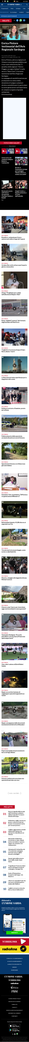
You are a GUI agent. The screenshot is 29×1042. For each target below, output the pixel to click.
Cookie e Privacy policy (14, 998)
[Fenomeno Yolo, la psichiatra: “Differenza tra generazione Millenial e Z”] (14, 481)
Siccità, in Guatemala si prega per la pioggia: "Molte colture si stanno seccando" (21, 171)
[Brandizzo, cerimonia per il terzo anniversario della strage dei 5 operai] (14, 224)
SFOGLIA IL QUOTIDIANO (8, 16)
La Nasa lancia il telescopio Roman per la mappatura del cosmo (14, 378)
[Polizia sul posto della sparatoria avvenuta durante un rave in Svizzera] (14, 423)
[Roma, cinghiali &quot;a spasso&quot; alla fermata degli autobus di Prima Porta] (14, 307)
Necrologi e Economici (15, 1001)
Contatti (14, 1007)
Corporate (14, 1016)
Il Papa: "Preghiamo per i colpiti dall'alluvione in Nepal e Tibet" (11, 293)
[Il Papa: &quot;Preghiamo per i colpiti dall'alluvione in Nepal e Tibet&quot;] (14, 280)
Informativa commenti (14, 1013)
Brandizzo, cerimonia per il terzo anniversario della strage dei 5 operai (13, 238)
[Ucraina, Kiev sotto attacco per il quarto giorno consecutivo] (14, 252)
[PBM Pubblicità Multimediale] (14, 991)
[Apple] (14, 1026)
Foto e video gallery (12, 143)
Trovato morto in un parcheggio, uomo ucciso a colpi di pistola (14, 551)
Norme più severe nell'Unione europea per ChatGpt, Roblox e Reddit (7, 194)
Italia (24, 8)
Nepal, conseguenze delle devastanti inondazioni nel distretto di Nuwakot (13, 723)
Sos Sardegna (13, 12)
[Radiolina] (14, 949)
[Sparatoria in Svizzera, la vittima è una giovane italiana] (14, 451)
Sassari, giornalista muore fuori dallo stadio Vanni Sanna (16, 860)
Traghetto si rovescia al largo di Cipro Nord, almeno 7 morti (13, 350)
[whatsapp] (7, 1)
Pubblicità (14, 1004)
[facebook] (5, 1)
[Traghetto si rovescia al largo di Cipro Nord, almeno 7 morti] (14, 337)
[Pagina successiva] (8, 793)
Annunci (14, 967)
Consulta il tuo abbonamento (14, 958)
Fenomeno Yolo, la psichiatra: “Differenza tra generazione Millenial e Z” (14, 495)
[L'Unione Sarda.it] (14, 4)
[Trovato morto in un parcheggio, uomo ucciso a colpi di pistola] (14, 537)
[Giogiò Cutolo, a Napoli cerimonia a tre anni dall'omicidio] (21, 184)
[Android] (14, 1030)
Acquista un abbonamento (14, 961)
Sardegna (18, 8)
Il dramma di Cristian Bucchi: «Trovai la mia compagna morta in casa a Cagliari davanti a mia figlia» (16, 852)
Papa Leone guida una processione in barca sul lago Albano (13, 751)
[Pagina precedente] (20, 793)
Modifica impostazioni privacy (14, 1010)
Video (12, 8)
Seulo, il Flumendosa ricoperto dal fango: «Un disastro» (15, 874)
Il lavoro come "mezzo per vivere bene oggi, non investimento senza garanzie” (14, 608)
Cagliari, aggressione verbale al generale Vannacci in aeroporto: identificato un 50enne (17, 832)
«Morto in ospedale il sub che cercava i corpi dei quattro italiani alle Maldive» (17, 882)
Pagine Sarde (14, 970)
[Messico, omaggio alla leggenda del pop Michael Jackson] (14, 565)
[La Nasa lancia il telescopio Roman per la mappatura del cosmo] (14, 364)
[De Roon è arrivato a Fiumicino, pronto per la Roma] (14, 395)
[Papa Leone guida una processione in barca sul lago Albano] (14, 738)
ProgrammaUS (4, 8)
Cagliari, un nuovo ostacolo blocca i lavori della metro (16, 889)
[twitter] (2, 1)
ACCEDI (25, 1)
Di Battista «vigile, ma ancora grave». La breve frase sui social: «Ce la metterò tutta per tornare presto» (17, 823)
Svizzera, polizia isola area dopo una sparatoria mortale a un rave (13, 779)
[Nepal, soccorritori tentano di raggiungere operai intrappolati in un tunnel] (14, 679)
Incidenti (21, 12)
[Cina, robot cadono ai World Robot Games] (14, 651)
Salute (5, 20)
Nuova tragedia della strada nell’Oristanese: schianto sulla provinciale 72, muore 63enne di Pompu (16, 814)
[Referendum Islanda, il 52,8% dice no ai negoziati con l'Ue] (14, 509)
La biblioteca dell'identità (14, 964)
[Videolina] (14, 941)
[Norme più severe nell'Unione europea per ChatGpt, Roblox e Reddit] (8, 184)
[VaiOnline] (14, 988)
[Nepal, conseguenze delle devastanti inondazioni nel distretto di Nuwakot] (14, 710)
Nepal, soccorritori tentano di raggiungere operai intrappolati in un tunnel (13, 693)
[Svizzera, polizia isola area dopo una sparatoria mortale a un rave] (14, 765)
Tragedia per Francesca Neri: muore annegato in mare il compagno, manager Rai (16, 867)
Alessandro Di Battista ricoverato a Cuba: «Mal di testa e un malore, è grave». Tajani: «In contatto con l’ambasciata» (16, 842)
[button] (14, 20)
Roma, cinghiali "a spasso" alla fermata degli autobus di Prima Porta (13, 321)
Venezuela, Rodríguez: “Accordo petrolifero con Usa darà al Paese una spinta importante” (13, 636)
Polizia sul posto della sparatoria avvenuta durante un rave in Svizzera (13, 437)
